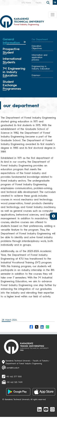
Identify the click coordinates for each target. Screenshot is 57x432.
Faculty (38, 2)
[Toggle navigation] (52, 14)
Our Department (40, 39)
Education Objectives (37, 47)
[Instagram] (52, 409)
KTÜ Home (26, 2)
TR (55, 2)
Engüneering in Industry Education (41, 67)
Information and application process (39, 57)
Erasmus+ (36, 75)
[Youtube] (46, 409)
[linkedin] (39, 409)
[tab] (14, 41)
